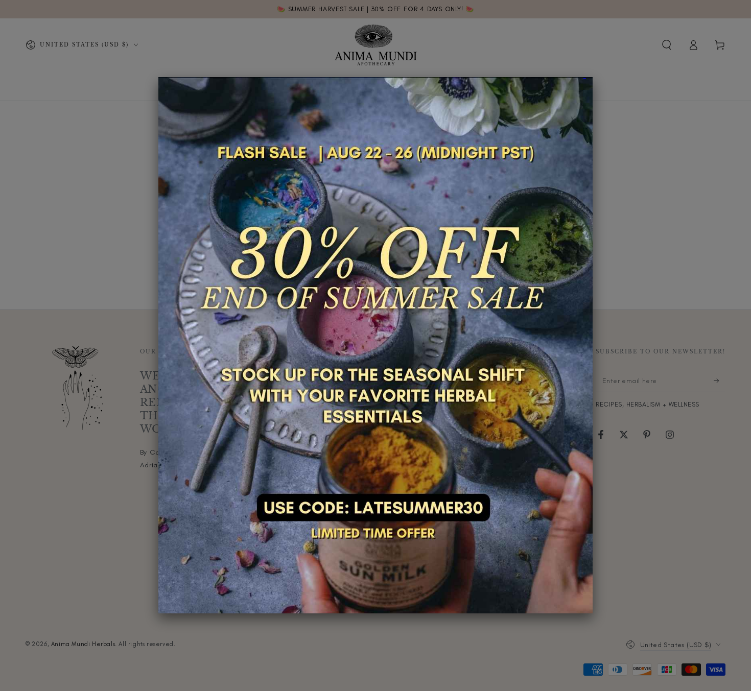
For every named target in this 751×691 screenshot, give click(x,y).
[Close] (592, 77)
